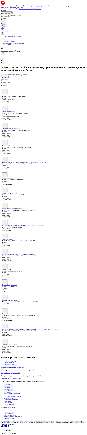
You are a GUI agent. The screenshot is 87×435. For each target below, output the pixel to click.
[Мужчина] (4, 159)
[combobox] (8, 50)
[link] (3, 24)
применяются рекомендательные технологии (34, 421)
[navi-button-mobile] (2, 33)
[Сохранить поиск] (2, 60)
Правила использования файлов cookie (30, 9)
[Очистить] (3, 53)
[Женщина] (4, 91)
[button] (2, 28)
